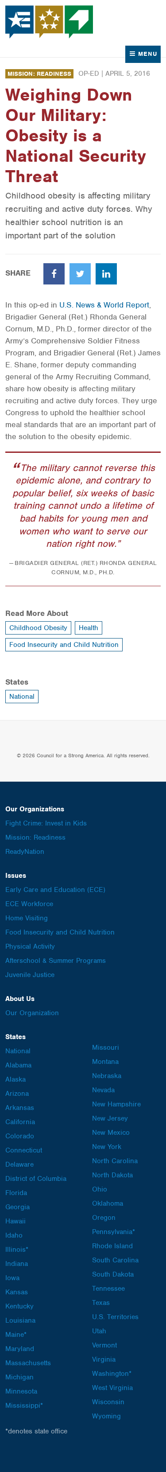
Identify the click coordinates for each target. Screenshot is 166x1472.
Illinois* (16, 1249)
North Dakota (112, 1175)
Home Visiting (26, 918)
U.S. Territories (115, 1316)
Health (88, 627)
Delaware (19, 1164)
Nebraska (106, 1075)
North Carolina (115, 1161)
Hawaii (15, 1221)
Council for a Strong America (49, 22)
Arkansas (19, 1107)
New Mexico (111, 1132)
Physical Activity (30, 946)
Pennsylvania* (113, 1231)
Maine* (16, 1334)
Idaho (14, 1235)
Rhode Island (112, 1246)
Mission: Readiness (39, 74)
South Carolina (115, 1260)
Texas (101, 1302)
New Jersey (110, 1118)
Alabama (18, 1065)
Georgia (17, 1207)
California (20, 1122)
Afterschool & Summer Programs (55, 960)
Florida (16, 1192)
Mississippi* (24, 1405)
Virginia (104, 1359)
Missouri (105, 1047)
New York (106, 1146)
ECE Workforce (29, 904)
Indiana (16, 1263)
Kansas (16, 1292)
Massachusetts (28, 1363)
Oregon (104, 1217)
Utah (99, 1331)
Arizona (17, 1093)
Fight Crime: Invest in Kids (46, 823)
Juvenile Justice (29, 974)
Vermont (104, 1345)
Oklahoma (107, 1203)
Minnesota (21, 1391)
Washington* (111, 1373)
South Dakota (113, 1274)
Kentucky (19, 1306)
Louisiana (20, 1320)
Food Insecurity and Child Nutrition (64, 644)
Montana (105, 1061)
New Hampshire (116, 1104)
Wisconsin (108, 1402)
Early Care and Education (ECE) (55, 889)
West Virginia (112, 1387)
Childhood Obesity (38, 627)
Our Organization (32, 1013)
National (22, 696)
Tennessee (108, 1288)
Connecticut (23, 1150)
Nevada (103, 1090)
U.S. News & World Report (104, 305)
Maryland (19, 1348)
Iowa (12, 1277)
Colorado (19, 1136)
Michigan (19, 1377)
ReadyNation (24, 851)
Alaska (15, 1079)
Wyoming (106, 1416)
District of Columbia (35, 1178)
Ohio (99, 1189)
